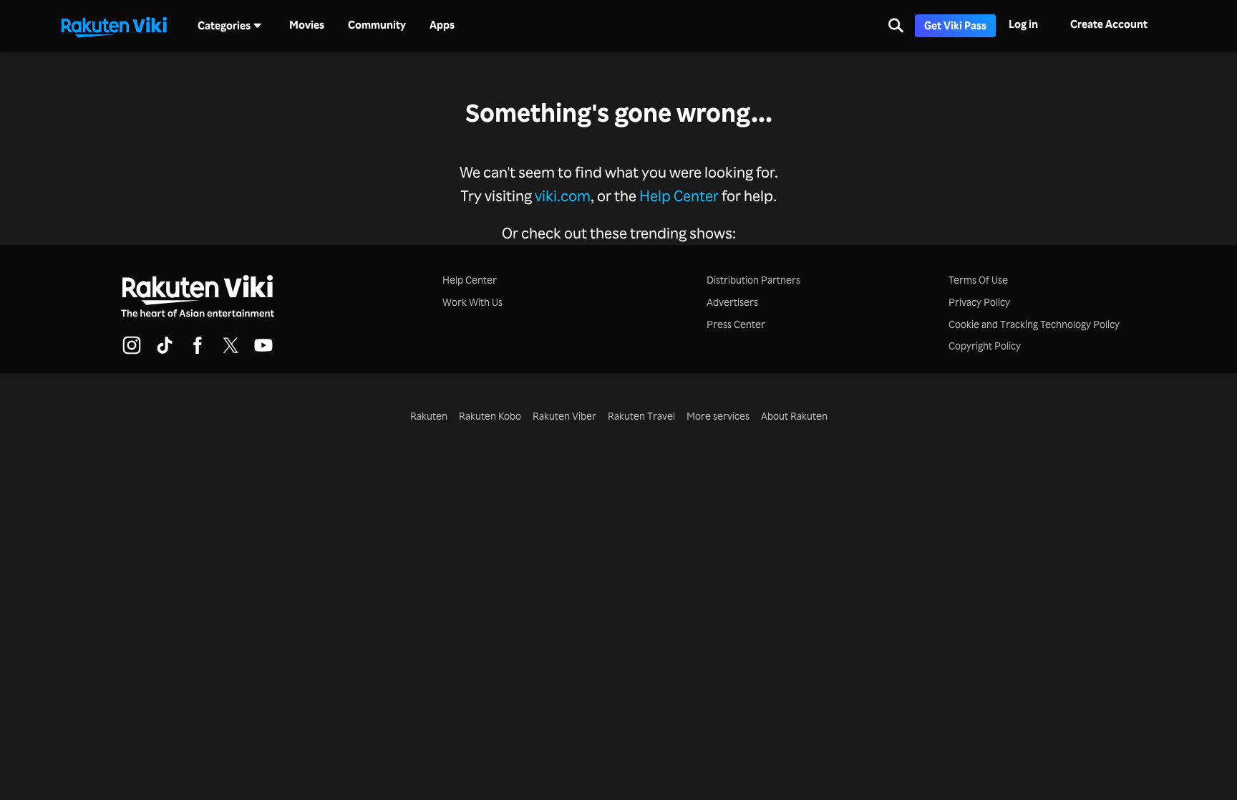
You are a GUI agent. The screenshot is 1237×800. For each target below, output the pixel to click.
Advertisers (732, 302)
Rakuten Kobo (490, 416)
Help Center (679, 195)
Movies (306, 25)
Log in (1023, 24)
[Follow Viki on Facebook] (197, 351)
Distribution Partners (753, 280)
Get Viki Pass (955, 25)
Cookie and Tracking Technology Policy (1034, 324)
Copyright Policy (985, 345)
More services (718, 416)
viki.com (563, 195)
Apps (442, 25)
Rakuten (428, 416)
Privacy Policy (979, 302)
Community (377, 25)
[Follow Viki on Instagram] (131, 351)
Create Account (1109, 24)
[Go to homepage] (114, 26)
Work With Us (472, 302)
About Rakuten (794, 416)
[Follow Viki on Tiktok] (164, 351)
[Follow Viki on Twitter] (230, 351)
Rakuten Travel (641, 416)
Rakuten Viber (564, 416)
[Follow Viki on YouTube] (263, 351)
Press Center (736, 324)
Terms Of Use (978, 280)
